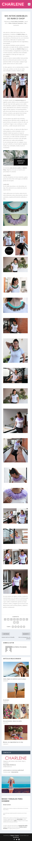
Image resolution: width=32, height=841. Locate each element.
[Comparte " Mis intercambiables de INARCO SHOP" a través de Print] (17, 622)
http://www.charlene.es (9, 765)
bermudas (20, 819)
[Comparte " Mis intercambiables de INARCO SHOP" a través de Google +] (11, 619)
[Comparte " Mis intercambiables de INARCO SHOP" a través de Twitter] (8, 619)
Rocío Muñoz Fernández (17, 21)
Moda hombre (7, 804)
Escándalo (6, 700)
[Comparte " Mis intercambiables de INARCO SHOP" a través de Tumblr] (14, 619)
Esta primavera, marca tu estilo (12, 721)
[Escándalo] (16, 690)
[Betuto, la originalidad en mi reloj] (16, 732)
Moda (10, 23)
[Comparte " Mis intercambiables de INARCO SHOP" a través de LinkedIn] (20, 619)
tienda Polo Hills (22, 825)
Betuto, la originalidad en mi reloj (13, 742)
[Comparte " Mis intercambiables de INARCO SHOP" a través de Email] (14, 622)
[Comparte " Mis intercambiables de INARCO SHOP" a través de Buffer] (23, 619)
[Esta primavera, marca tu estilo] (16, 711)
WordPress (16, 837)
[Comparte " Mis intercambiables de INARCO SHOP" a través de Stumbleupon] (26, 619)
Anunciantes (14, 772)
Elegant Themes (14, 835)
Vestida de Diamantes (17, 23)
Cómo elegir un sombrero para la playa (14, 679)
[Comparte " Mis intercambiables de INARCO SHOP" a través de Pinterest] (17, 619)
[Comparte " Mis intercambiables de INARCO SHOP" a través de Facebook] (5, 619)
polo (15, 820)
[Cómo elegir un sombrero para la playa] (16, 669)
